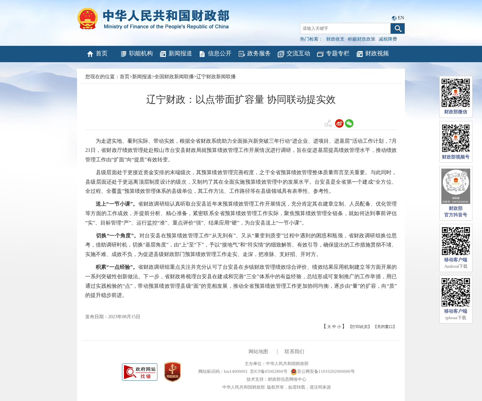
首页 (102, 53)
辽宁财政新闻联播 (216, 76)
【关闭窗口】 (385, 326)
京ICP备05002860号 (269, 371)
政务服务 (259, 53)
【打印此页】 (360, 326)
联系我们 (294, 351)
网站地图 (258, 351)
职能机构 (141, 53)
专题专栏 (338, 53)
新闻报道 (180, 53)
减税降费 (388, 39)
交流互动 (298, 53)
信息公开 (219, 53)
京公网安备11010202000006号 (326, 371)
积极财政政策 (361, 39)
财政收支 (335, 39)
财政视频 (377, 53)
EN (401, 17)
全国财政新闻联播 (174, 76)
